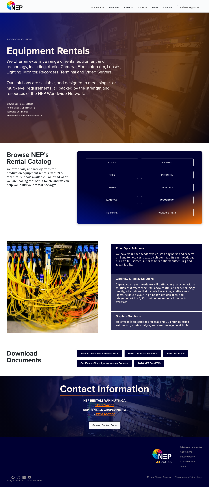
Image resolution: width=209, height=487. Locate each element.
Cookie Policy (187, 461)
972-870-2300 (105, 414)
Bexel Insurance (176, 353)
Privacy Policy (187, 456)
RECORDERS (167, 200)
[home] (14, 6)
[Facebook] (13, 477)
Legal (199, 477)
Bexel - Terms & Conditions (142, 353)
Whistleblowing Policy (185, 477)
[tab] (156, 259)
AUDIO (112, 162)
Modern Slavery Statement (159, 477)
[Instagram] (18, 477)
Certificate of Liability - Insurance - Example (104, 363)
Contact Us (186, 451)
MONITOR (111, 200)
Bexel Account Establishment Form (99, 353)
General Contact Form (104, 425)
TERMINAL (112, 212)
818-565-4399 (104, 405)
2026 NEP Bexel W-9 (149, 363)
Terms (183, 466)
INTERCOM (167, 175)
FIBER (112, 175)
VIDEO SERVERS (167, 212)
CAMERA (167, 162)
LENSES (112, 187)
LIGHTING (167, 187)
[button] (98, 7)
